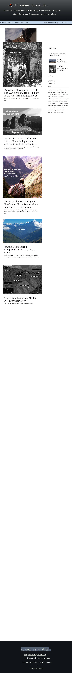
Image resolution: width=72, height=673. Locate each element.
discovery (65, 101)
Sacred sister (54, 94)
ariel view (62, 99)
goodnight (66, 105)
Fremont (62, 90)
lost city (49, 110)
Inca (66, 90)
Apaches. (50, 90)
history (49, 107)
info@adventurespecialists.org (35, 654)
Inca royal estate (56, 92)
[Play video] (21, 37)
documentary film (52, 103)
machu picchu (55, 110)
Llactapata (63, 92)
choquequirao (55, 101)
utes (55, 112)
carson (49, 101)
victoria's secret (60, 112)
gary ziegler (50, 105)
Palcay (49, 94)
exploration (65, 103)
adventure (65, 94)
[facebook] (67, 19)
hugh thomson (55, 107)
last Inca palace (62, 107)
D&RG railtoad (56, 90)
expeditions (59, 103)
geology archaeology (58, 105)
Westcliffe (60, 94)
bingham (67, 99)
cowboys (61, 101)
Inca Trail (50, 92)
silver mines (50, 112)
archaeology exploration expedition (55, 96)
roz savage (61, 110)
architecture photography (53, 99)
